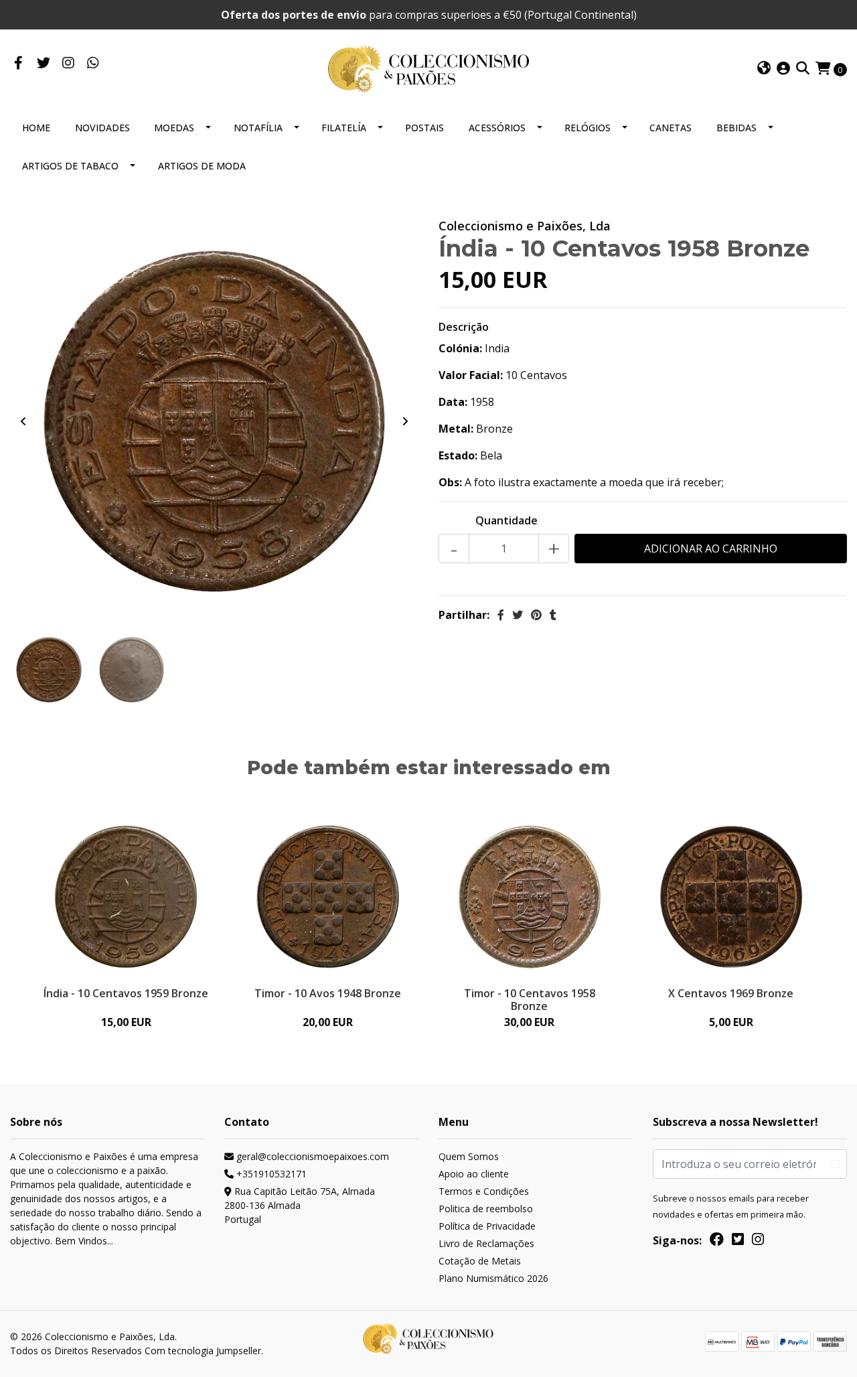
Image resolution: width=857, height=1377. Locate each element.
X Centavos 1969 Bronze (730, 993)
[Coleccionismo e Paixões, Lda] (428, 67)
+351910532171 (270, 1173)
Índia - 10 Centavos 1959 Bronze (126, 993)
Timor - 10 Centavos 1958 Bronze (529, 999)
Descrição (464, 326)
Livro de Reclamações (486, 1243)
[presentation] (23, 421)
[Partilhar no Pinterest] (536, 614)
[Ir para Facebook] (18, 63)
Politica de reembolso (486, 1208)
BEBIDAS (736, 127)
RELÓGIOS (587, 127)
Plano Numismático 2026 (493, 1278)
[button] (764, 69)
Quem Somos (469, 1156)
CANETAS (670, 127)
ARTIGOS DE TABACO (70, 165)
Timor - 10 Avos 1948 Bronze (327, 993)
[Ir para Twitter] (43, 63)
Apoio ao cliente (474, 1173)
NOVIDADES (102, 127)
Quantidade (506, 520)
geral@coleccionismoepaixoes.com (311, 1156)
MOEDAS (174, 127)
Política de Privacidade (487, 1226)
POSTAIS (424, 127)
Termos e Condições (484, 1191)
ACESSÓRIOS (497, 127)
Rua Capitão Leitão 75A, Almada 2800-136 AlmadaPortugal (299, 1205)
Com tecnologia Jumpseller (203, 1350)
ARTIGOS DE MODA (202, 165)
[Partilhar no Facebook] (500, 614)
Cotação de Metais (480, 1260)
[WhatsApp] (92, 63)
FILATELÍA (343, 127)
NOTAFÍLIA (258, 127)
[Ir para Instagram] (68, 63)
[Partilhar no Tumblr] (553, 614)
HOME (36, 127)
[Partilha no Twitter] (517, 614)
